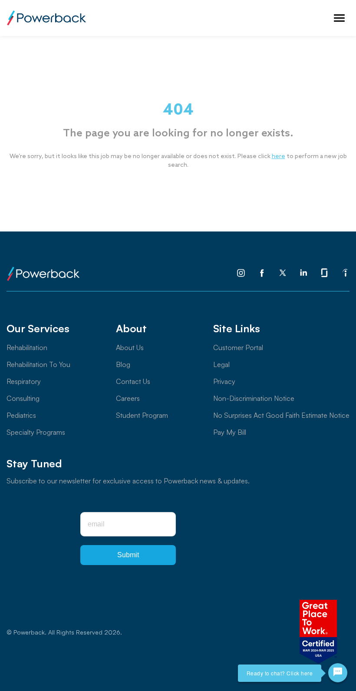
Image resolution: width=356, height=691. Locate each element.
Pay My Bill (229, 432)
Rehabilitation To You (38, 364)
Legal (221, 364)
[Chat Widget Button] (337, 672)
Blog (123, 364)
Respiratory (24, 381)
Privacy (224, 381)
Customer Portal (238, 347)
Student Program (142, 415)
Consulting (23, 398)
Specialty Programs (36, 432)
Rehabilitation (27, 347)
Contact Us (133, 381)
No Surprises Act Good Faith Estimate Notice (281, 415)
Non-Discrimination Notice (253, 398)
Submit (128, 555)
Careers (128, 398)
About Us (130, 347)
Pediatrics (21, 415)
